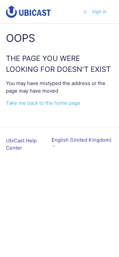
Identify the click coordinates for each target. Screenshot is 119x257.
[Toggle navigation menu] (85, 11)
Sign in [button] (99, 11)
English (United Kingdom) (81, 140)
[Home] (28, 12)
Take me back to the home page (43, 103)
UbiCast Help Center (21, 144)
